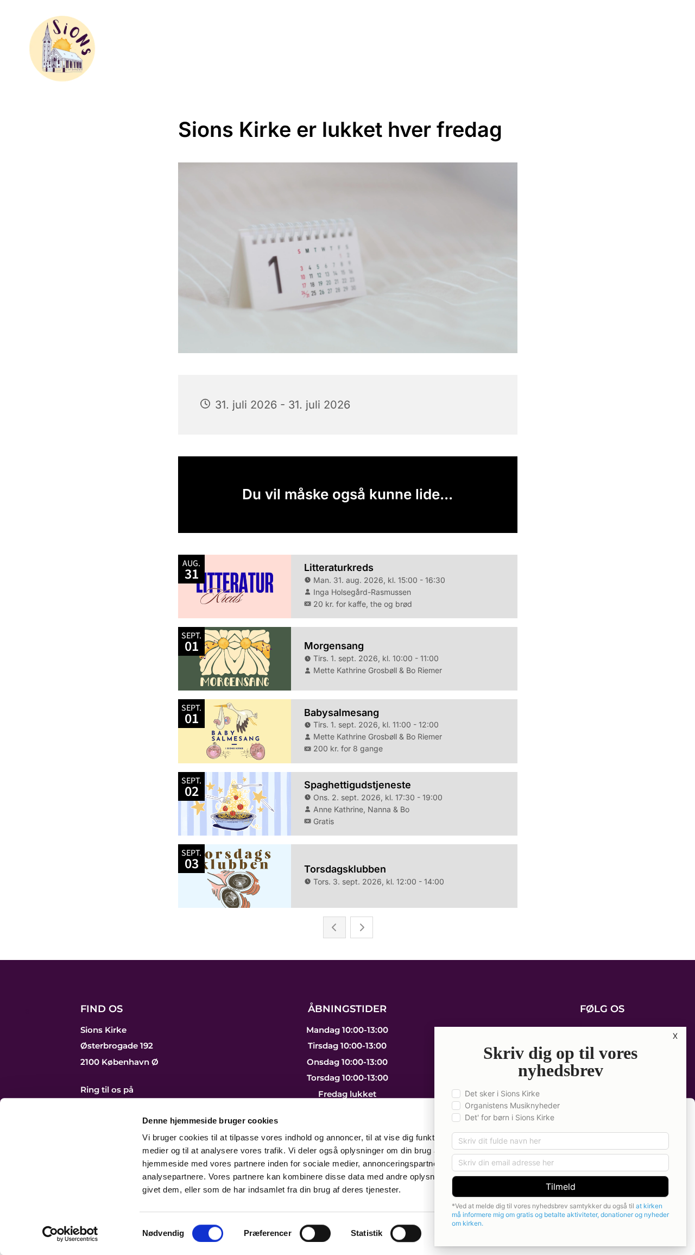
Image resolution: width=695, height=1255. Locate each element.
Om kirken (626, 60)
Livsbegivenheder (520, 34)
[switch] (315, 1233)
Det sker (347, 34)
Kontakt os (624, 34)
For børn (421, 34)
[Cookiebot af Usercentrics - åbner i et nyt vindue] (70, 1234)
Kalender (278, 34)
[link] (350, 35)
